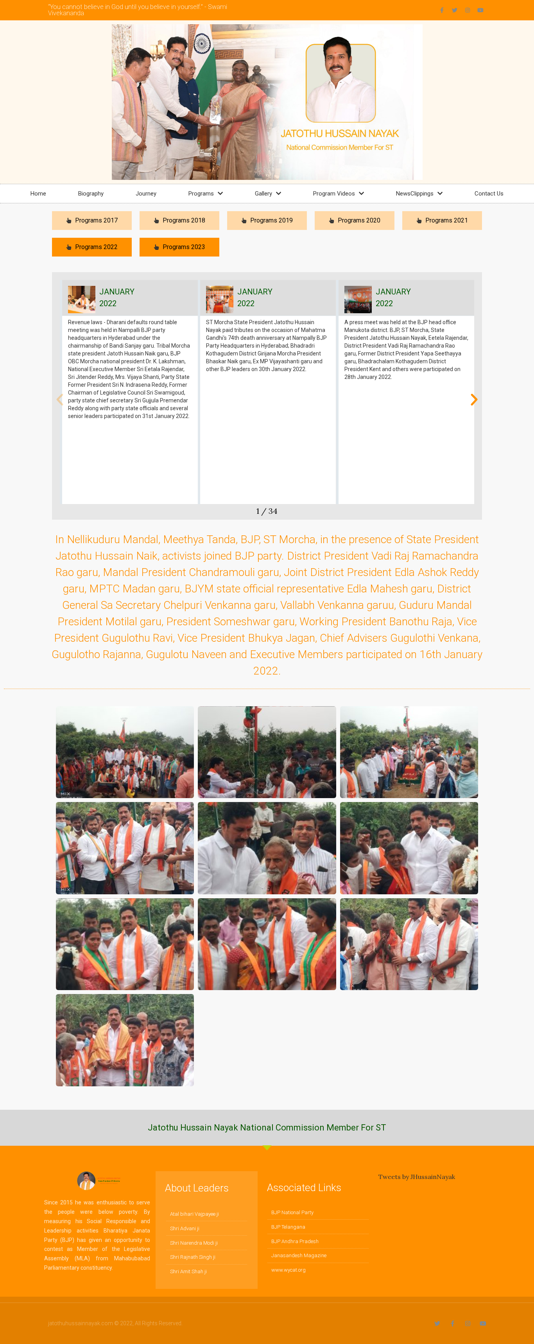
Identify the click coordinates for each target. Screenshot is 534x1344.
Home (38, 193)
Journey (146, 193)
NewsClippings (415, 193)
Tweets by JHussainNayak (416, 1177)
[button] (60, 399)
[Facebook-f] (441, 10)
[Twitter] (454, 10)
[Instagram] (467, 10)
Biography (91, 193)
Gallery (263, 193)
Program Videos (334, 193)
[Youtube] (480, 10)
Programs (201, 193)
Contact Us (489, 193)
